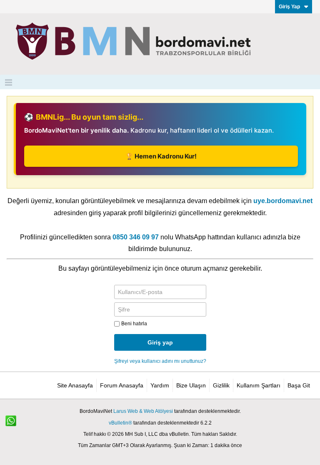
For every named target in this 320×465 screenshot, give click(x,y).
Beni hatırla (134, 324)
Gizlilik (221, 385)
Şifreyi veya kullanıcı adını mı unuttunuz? (160, 361)
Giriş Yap (289, 7)
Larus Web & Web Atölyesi (143, 411)
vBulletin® (120, 423)
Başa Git (299, 385)
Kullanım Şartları (258, 385)
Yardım (159, 385)
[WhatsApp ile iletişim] (15, 425)
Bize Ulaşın (191, 385)
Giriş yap (160, 342)
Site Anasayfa (75, 385)
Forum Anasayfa (121, 385)
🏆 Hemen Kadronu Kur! (161, 156)
